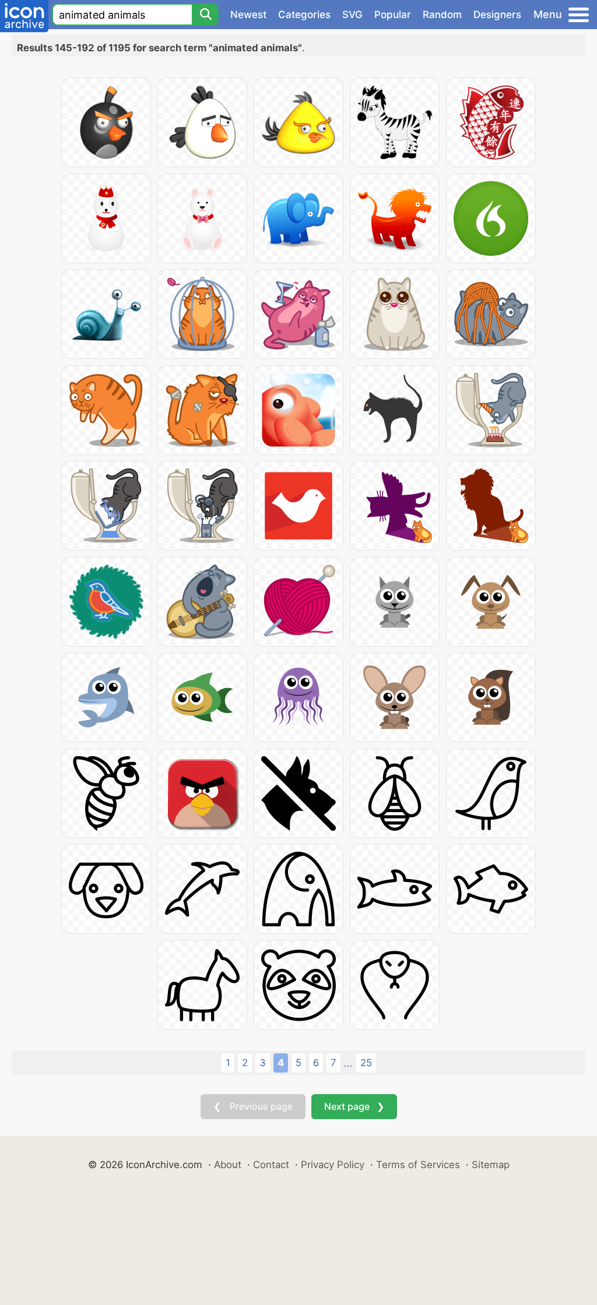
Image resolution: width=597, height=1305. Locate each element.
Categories (304, 14)
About (227, 1164)
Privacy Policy (332, 1164)
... (348, 1063)
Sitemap (491, 1164)
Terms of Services (418, 1164)
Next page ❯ (354, 1106)
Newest (248, 14)
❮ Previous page (253, 1106)
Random (442, 14)
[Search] (205, 14)
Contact (271, 1164)
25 (366, 1062)
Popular (392, 14)
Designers (497, 14)
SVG (352, 14)
